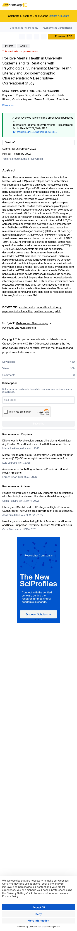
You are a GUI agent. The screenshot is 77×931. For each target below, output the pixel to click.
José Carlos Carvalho (44, 95)
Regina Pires (23, 95)
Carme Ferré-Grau (30, 91)
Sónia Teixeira (10, 91)
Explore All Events (59, 16)
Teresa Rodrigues (44, 99)
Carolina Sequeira (22, 99)
